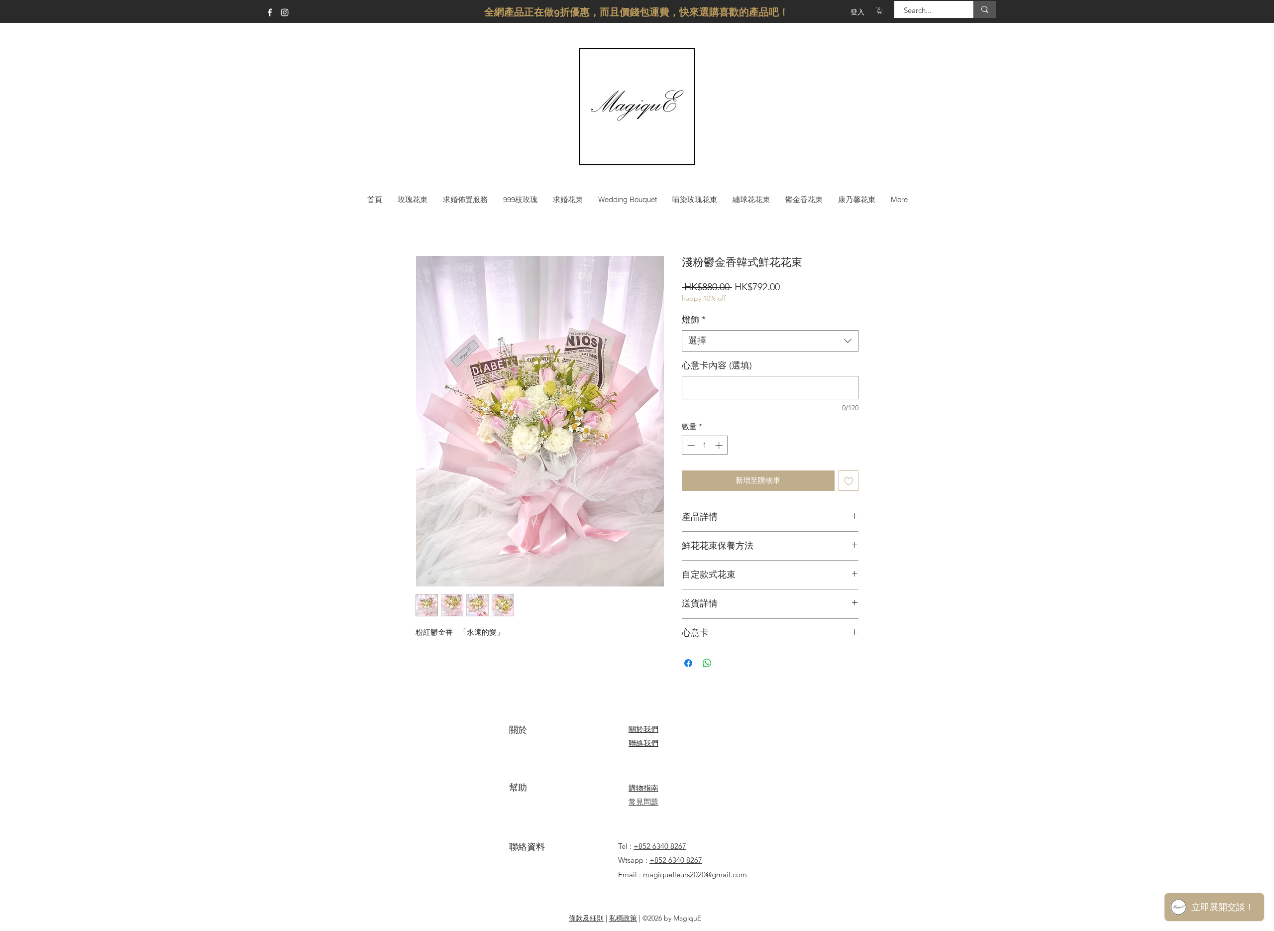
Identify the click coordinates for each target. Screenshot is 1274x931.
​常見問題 (643, 802)
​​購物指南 (643, 788)
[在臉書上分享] (688, 663)
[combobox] (770, 340)
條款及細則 (586, 918)
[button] (879, 10)
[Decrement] (690, 445)
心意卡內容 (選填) (717, 365)
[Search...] (984, 9)
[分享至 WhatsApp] (707, 663)
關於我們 (643, 729)
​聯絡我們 (643, 743)
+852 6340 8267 (660, 846)
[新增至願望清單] (849, 480)
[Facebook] (270, 12)
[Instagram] (285, 12)
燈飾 (694, 319)
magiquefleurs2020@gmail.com (695, 874)
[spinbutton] (705, 445)
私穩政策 (623, 918)
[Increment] (720, 445)
